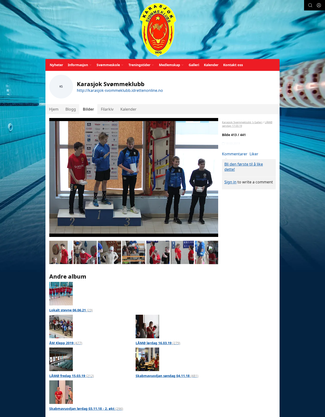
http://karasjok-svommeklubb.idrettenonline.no (120, 90)
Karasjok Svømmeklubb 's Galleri (242, 122)
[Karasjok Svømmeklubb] (158, 30)
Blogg (70, 109)
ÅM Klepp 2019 (65, 343)
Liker (254, 154)
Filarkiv (107, 109)
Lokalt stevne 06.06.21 (71, 310)
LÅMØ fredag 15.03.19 (71, 375)
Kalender (211, 65)
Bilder (88, 109)
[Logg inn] (319, 5)
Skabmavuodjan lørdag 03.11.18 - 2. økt (86, 408)
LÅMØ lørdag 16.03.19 (158, 343)
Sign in (230, 182)
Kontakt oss (233, 65)
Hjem (54, 109)
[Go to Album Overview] (61, 293)
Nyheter (56, 65)
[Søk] (310, 5)
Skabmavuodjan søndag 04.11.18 (167, 375)
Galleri (194, 65)
